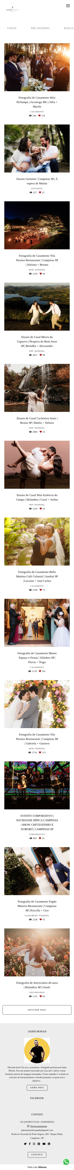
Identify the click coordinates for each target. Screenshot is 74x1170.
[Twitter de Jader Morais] (25, 1144)
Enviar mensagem (38, 1126)
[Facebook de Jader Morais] (29, 1144)
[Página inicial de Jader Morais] (12, 9)
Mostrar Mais (37, 1010)
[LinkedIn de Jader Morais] (49, 1144)
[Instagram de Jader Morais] (34, 1144)
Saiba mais (37, 1088)
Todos (11, 28)
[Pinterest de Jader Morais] (39, 1144)
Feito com (37, 1167)
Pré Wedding (40, 28)
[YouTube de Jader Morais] (44, 1144)
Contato (37, 1155)
